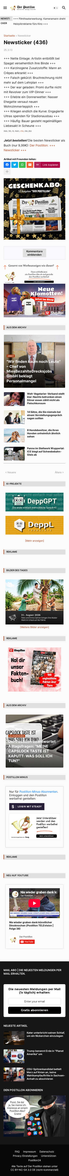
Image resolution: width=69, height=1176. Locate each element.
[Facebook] (7, 165)
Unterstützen (48, 1155)
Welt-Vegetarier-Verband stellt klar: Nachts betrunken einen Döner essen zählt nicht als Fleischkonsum (45, 398)
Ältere (58, 472)
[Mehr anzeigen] (7, 172)
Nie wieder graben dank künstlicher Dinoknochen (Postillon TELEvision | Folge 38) (31, 925)
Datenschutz (46, 1151)
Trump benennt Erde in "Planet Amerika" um (45, 1052)
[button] (5, 8)
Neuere (11, 472)
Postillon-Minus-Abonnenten (38, 791)
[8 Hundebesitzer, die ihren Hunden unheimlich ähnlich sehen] (14, 435)
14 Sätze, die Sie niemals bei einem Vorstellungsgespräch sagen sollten (44, 415)
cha (22, 131)
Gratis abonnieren (34, 1010)
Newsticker (24, 35)
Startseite (9, 35)
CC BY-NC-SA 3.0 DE (23, 1169)
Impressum (29, 1151)
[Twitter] (14, 165)
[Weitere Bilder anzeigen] (34, 627)
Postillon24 (34, 1160)
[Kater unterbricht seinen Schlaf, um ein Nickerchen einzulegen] (14, 1038)
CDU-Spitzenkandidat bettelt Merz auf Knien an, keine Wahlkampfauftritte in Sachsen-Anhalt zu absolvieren (46, 1074)
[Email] (30, 165)
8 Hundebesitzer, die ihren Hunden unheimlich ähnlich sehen (43, 433)
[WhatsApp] (22, 165)
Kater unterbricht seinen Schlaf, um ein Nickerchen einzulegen (46, 1034)
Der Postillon (35, 1166)
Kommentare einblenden (34, 253)
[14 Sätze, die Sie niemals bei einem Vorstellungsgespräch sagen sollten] (14, 417)
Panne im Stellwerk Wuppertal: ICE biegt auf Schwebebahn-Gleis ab (45, 451)
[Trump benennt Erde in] (14, 1056)
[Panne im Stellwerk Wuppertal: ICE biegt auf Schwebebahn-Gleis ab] (14, 454)
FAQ (17, 1151)
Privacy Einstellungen (25, 1155)
